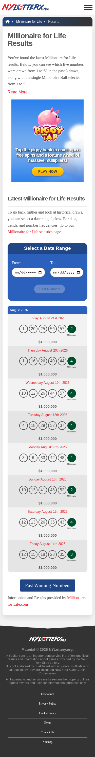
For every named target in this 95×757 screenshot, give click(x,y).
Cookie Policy (47, 713)
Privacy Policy (47, 703)
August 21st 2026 (47, 318)
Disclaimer (47, 694)
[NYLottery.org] (25, 7)
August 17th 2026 (47, 447)
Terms (47, 723)
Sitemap (47, 742)
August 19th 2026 (47, 383)
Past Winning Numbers (47, 585)
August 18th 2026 (47, 415)
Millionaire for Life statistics (30, 232)
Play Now (47, 171)
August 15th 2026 (47, 511)
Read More (18, 92)
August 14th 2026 (47, 544)
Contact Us (47, 732)
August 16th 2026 (47, 479)
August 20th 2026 (47, 350)
